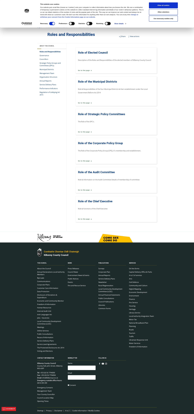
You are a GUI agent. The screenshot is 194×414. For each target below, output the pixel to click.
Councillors (44, 59)
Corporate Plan (104, 272)
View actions (134, 36)
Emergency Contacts (45, 388)
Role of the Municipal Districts (97, 81)
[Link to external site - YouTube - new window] (103, 363)
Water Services (134, 343)
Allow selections (163, 12)
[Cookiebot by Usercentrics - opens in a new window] (27, 23)
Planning (132, 326)
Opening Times (43, 401)
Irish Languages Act (44, 314)
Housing (132, 306)
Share (123, 36)
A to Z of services (135, 275)
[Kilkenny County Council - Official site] (39, 252)
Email (70, 373)
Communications (43, 281)
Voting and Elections (45, 351)
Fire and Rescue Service (77, 285)
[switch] (72, 23)
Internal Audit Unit (44, 311)
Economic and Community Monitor (50, 301)
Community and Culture (138, 285)
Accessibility (10, 409)
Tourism (132, 333)
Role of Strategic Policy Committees (101, 114)
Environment (134, 296)
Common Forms (104, 308)
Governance (44, 55)
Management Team (47, 73)
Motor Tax (133, 319)
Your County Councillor (46, 394)
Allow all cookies (163, 5)
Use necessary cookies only (163, 18)
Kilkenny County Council (56, 255)
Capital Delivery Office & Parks (140, 272)
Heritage (132, 309)
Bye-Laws (40, 278)
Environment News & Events (78, 275)
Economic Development (138, 292)
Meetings (40, 327)
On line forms (134, 268)
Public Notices (73, 279)
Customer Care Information (47, 288)
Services (132, 263)
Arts (130, 279)
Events (70, 282)
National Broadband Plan (138, 323)
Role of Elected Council (93, 52)
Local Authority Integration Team (141, 316)
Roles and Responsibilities (50, 52)
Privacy (49, 411)
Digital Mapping (135, 289)
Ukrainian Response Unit (138, 340)
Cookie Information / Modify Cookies (86, 411)
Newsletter (102, 282)
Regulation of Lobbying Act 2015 (50, 93)
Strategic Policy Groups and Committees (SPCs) (50, 64)
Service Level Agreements (47, 344)
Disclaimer (58, 411)
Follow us (102, 358)
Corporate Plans (43, 285)
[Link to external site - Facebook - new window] (99, 363)
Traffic (131, 336)
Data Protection (43, 291)
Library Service (134, 313)
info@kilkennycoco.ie (50, 378)
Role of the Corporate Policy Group (100, 143)
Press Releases (73, 268)
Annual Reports (45, 81)
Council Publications (106, 302)
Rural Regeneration (105, 285)
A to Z (67, 411)
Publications (103, 263)
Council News (73, 272)
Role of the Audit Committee (96, 172)
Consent (73, 385)
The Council (42, 263)
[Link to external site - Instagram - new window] (106, 363)
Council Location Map (45, 398)
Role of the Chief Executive (95, 201)
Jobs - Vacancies (43, 318)
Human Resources (44, 308)
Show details (119, 23)
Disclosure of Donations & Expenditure (47, 296)
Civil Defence (134, 282)
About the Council (47, 46)
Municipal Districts (47, 69)
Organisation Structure (48, 77)
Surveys (101, 268)
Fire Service (133, 302)
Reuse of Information (45, 337)
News (70, 263)
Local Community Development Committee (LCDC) (49, 322)
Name (70, 363)
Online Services (43, 331)
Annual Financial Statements (109, 295)
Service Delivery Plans (48, 84)
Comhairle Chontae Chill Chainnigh (61, 251)
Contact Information (45, 358)
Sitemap (40, 411)
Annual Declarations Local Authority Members (51, 273)
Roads (131, 330)
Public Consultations (45, 334)
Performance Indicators (49, 88)
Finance (132, 299)
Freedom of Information (46, 304)
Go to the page (84, 70)
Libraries (101, 305)
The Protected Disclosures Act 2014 (50, 348)
